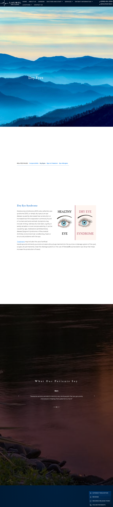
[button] (18, 396)
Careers (41, 1)
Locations (26, 5)
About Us (32, 1)
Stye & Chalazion (52, 163)
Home (25, 1)
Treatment (21, 242)
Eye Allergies (63, 163)
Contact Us (38, 5)
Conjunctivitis (33, 163)
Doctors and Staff (54, 1)
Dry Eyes (42, 163)
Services (68, 1)
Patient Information (83, 1)
